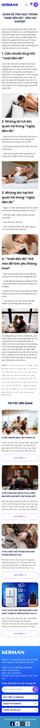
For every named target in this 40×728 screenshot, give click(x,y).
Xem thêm (18, 458)
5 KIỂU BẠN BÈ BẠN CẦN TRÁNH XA (18, 438)
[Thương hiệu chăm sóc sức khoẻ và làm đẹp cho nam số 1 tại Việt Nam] (10, 4)
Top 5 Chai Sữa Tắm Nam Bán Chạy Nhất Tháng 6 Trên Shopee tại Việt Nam (20, 613)
